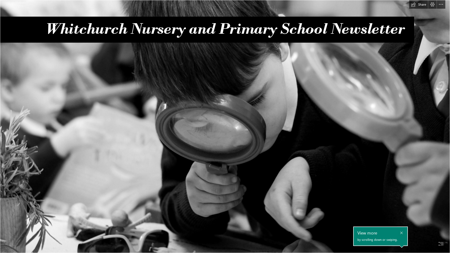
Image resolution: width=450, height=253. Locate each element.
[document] (225, 126)
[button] (418, 4)
